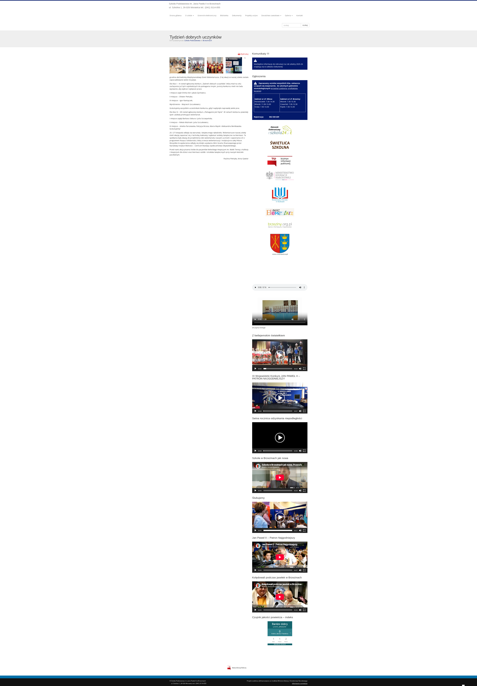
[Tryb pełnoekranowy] (304, 368)
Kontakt (299, 15)
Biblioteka (224, 15)
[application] (279, 355)
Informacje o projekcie (299, 683)
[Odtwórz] (255, 368)
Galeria (288, 15)
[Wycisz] (300, 368)
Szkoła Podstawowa (192, 40)
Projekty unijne (251, 15)
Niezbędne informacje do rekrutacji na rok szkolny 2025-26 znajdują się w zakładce (278, 65)
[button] (280, 355)
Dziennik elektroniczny (207, 15)
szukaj (305, 25)
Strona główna (175, 15)
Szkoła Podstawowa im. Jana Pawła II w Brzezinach (194, 5)
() (277, 95)
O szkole (189, 15)
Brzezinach (207, 40)
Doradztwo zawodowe (270, 15)
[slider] (277, 368)
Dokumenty (236, 15)
